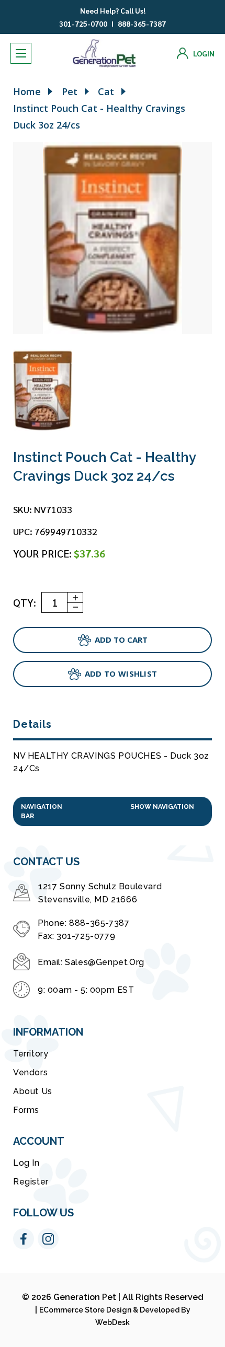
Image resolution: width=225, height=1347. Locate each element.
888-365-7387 (142, 23)
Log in (26, 1163)
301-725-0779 (86, 936)
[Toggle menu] (20, 53)
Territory (30, 1054)
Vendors (30, 1072)
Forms (26, 1110)
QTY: (24, 602)
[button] (112, 811)
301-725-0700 (83, 23)
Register (31, 1182)
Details (32, 724)
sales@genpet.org (104, 962)
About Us (32, 1091)
